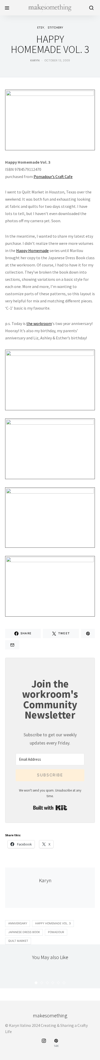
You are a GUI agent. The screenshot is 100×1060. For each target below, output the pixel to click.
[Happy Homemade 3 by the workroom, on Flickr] (50, 119)
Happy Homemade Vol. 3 (53, 923)
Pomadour (56, 932)
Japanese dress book (24, 932)
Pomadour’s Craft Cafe (53, 176)
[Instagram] (43, 1043)
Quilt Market (18, 941)
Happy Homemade (32, 250)
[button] (36, 982)
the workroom (39, 323)
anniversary (17, 923)
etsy (40, 27)
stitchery (55, 27)
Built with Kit (50, 807)
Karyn (34, 60)
